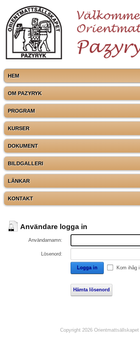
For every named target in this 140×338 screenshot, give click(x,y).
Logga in (87, 267)
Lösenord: (51, 254)
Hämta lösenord (91, 289)
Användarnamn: (45, 240)
